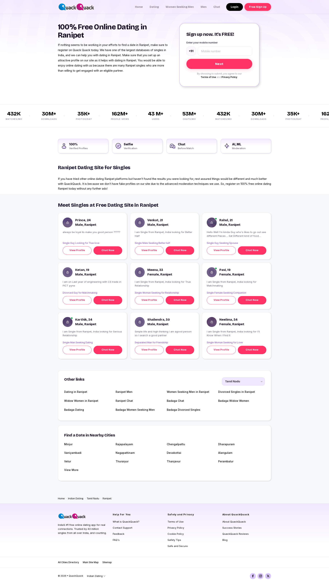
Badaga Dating (74, 409)
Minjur (68, 444)
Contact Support (122, 527)
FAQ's (116, 539)
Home (139, 7)
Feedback (118, 533)
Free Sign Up (258, 7)
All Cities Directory (68, 562)
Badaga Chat (175, 400)
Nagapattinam (125, 452)
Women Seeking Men (180, 7)
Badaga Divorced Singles (183, 409)
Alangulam (225, 452)
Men (204, 7)
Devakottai (174, 452)
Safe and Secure (178, 546)
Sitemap (107, 562)
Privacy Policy (229, 77)
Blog (225, 539)
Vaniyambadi (72, 452)
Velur (67, 461)
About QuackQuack (234, 521)
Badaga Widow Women (233, 400)
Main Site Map (91, 562)
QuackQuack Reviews (235, 533)
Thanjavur (173, 461)
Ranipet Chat (124, 400)
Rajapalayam (124, 444)
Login (234, 7)
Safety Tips (174, 539)
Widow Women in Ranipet (81, 400)
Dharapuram (226, 444)
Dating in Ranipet (75, 391)
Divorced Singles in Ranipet (236, 391)
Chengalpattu (176, 444)
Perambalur (225, 461)
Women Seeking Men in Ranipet (188, 391)
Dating (154, 7)
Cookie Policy (176, 533)
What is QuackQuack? (126, 521)
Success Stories (232, 527)
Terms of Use (208, 77)
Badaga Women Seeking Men (135, 409)
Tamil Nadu (93, 498)
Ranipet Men (124, 391)
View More (71, 470)
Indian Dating (75, 498)
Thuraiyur (122, 461)
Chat (216, 7)
